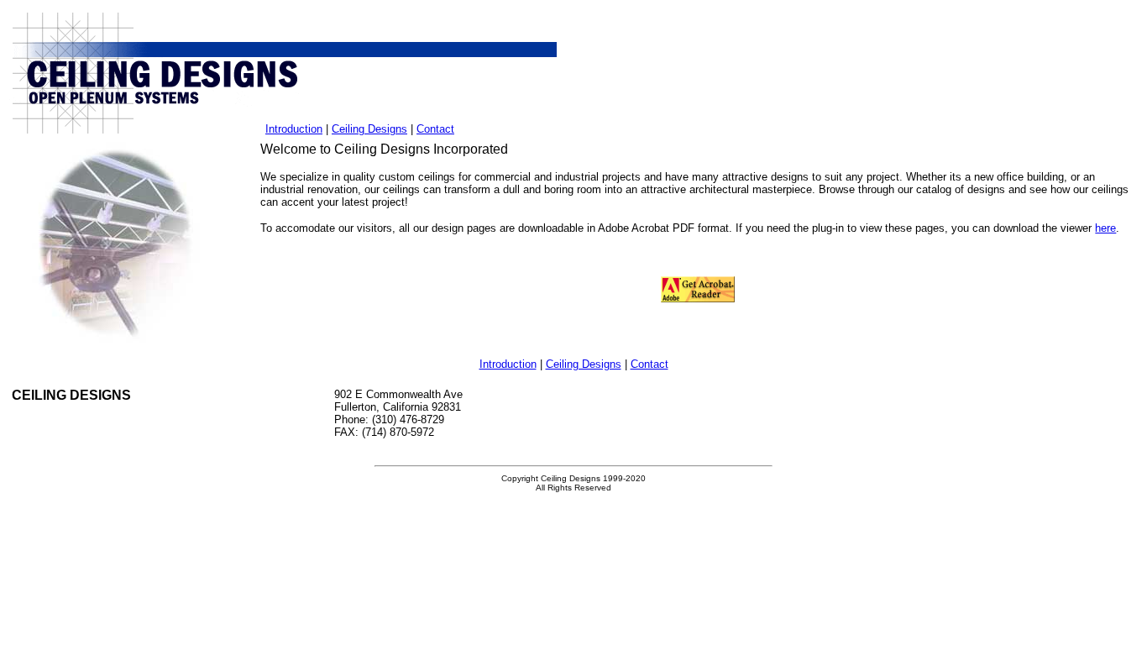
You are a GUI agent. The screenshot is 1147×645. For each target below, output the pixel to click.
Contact (435, 129)
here (1105, 228)
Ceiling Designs (369, 129)
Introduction (293, 129)
